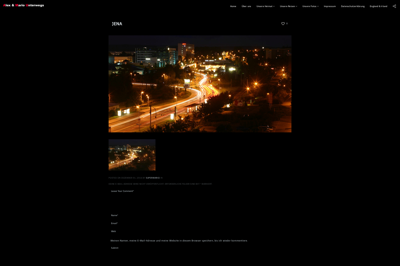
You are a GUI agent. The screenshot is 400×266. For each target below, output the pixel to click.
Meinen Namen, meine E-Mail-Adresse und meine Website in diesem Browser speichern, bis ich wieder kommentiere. (179, 240)
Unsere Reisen (287, 6)
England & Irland (378, 6)
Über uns (246, 6)
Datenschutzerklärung (353, 6)
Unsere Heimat (265, 6)
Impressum (330, 6)
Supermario (153, 178)
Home (233, 6)
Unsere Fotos (309, 6)
